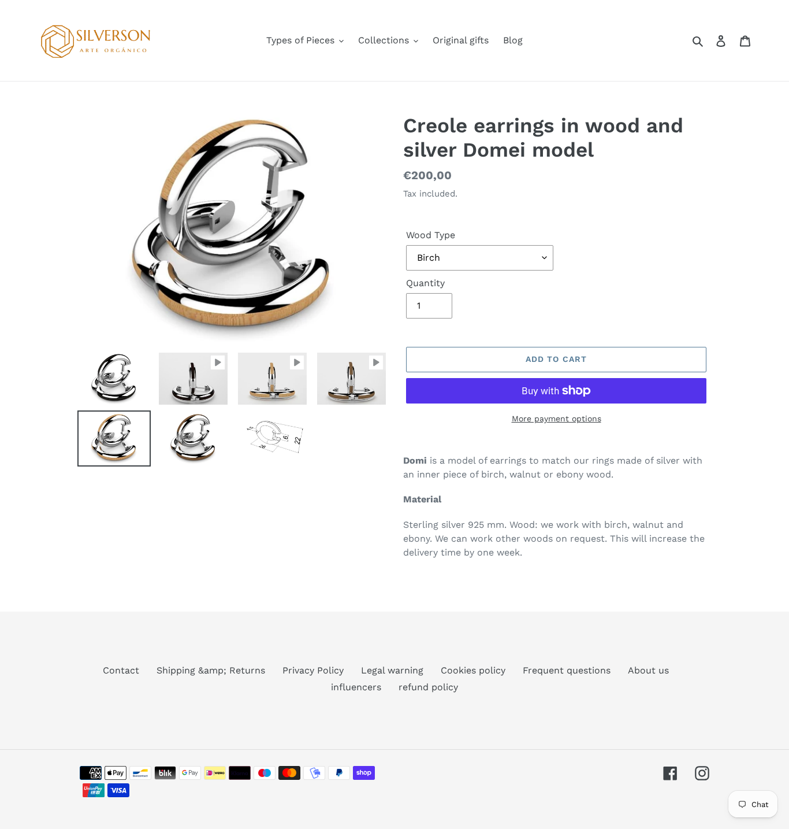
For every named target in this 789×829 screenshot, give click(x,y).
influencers (356, 687)
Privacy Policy (313, 670)
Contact (121, 670)
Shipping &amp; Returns (211, 670)
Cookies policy (473, 670)
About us (648, 670)
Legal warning (392, 670)
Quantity (425, 282)
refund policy (428, 687)
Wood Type (430, 235)
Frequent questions (567, 670)
